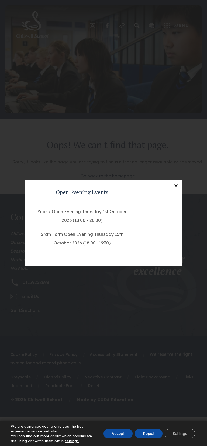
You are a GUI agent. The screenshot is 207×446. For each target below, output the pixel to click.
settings (72, 441)
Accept (118, 433)
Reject (148, 433)
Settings (180, 433)
